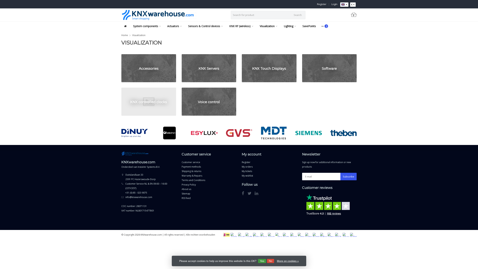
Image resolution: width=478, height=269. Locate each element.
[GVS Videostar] (239, 133)
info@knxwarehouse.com (138, 197)
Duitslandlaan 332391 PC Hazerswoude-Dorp (140, 177)
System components (145, 26)
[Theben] (343, 133)
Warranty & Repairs (192, 175)
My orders (247, 166)
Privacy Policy (189, 184)
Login (334, 4)
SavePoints (309, 26)
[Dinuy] (134, 133)
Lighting (288, 26)
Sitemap (186, 193)
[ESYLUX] (204, 133)
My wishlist (247, 175)
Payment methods (191, 166)
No (270, 260)
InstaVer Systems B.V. (149, 166)
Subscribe (348, 176)
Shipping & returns (191, 171)
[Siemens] (308, 133)
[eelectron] (169, 133)
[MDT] (274, 133)
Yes (262, 260)
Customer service (191, 162)
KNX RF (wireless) (240, 26)
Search (298, 15)
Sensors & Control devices (204, 26)
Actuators (173, 26)
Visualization (267, 26)
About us (186, 189)
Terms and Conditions (193, 180)
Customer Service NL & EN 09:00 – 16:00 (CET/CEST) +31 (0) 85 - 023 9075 (146, 188)
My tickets (247, 171)
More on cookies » (288, 260)
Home (124, 35)
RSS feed (186, 198)
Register (321, 4)
